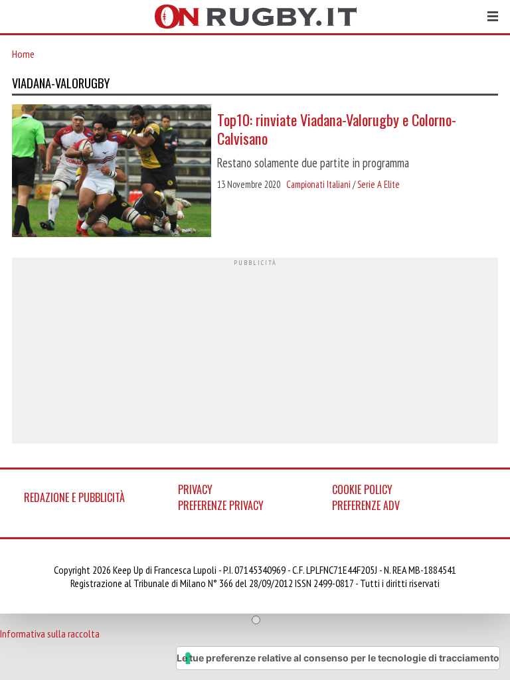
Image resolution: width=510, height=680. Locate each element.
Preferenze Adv (366, 505)
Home (23, 53)
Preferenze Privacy (221, 505)
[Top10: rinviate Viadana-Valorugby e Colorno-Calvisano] (111, 172)
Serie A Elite (378, 184)
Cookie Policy (362, 489)
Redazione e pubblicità (74, 497)
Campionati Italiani (318, 184)
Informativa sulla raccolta (50, 633)
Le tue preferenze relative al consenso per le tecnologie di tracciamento (338, 657)
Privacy (195, 489)
